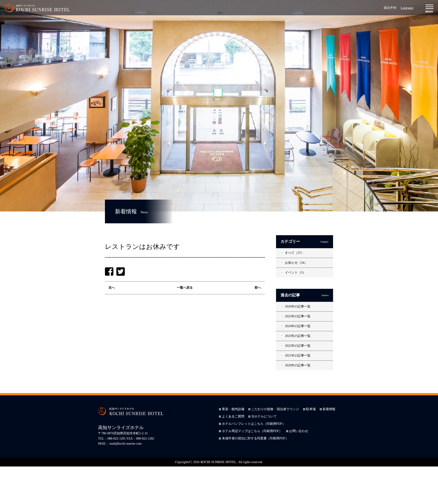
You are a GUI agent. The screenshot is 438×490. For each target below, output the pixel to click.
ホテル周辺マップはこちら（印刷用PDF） (252, 431)
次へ (112, 287)
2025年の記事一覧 (297, 316)
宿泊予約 (390, 7)
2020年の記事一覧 (297, 365)
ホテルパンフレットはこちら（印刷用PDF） (253, 423)
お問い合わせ (298, 431)
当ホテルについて (264, 416)
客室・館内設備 (233, 409)
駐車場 (311, 409)
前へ (258, 287)
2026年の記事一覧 (297, 306)
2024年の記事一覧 (297, 326)
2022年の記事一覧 (297, 345)
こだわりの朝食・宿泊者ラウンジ (275, 409)
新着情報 (329, 409)
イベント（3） (295, 272)
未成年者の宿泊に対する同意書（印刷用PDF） (255, 438)
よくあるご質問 (233, 416)
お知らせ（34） (296, 262)
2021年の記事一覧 (297, 355)
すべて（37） (294, 253)
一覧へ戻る (185, 287)
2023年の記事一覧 (297, 336)
